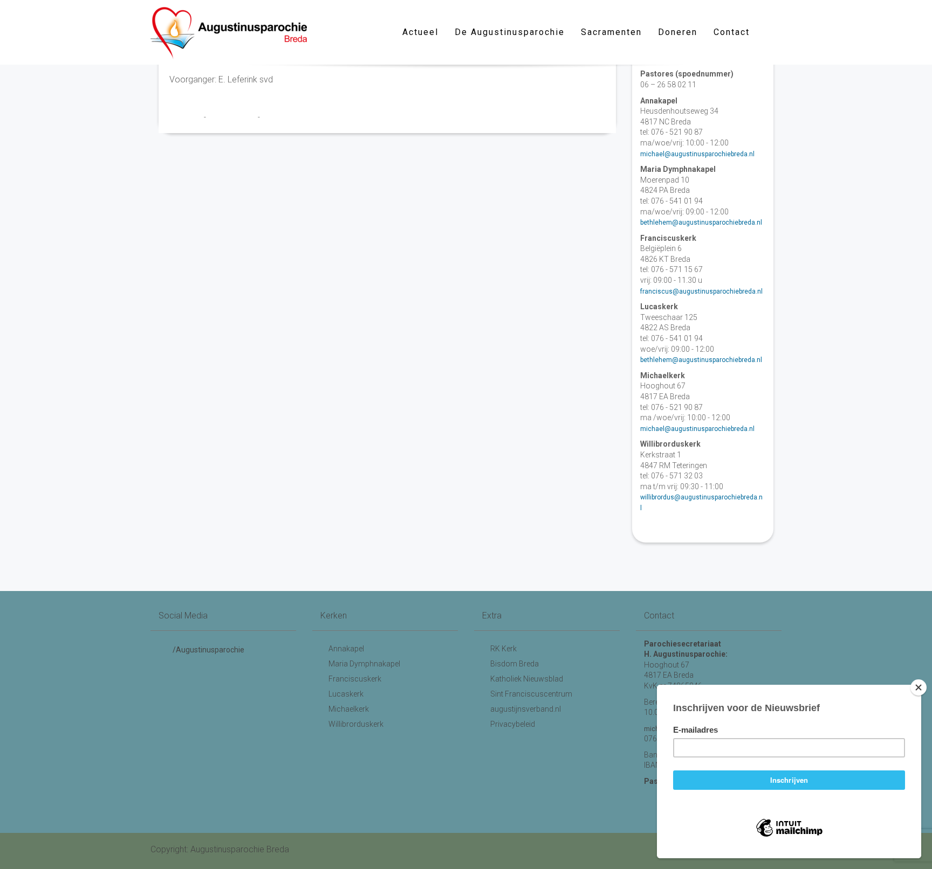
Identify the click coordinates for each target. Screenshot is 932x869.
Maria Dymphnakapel (364, 663)
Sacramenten (611, 32)
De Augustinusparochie (510, 32)
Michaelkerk (348, 709)
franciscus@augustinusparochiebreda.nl (701, 291)
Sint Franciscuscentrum (531, 694)
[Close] (918, 687)
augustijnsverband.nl (525, 709)
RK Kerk (503, 648)
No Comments (283, 117)
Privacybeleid (512, 724)
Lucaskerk (346, 694)
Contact (732, 32)
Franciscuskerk (354, 679)
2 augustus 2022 (233, 117)
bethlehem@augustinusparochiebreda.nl (701, 222)
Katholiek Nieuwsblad (526, 679)
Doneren (677, 32)
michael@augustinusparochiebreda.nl (697, 154)
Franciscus (186, 117)
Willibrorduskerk (355, 724)
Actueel (420, 32)
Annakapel (346, 648)
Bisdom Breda (514, 663)
